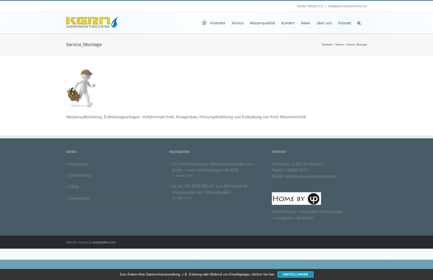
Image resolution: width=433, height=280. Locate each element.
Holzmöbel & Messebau (321, 212)
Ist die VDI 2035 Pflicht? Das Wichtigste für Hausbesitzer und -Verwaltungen (210, 189)
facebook (305, 218)
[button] (359, 22)
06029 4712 (297, 170)
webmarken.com (104, 242)
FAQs (74, 187)
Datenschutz (80, 175)
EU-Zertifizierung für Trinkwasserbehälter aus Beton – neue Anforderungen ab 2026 (212, 167)
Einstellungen (295, 274)
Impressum (79, 164)
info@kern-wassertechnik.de (347, 6)
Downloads (79, 198)
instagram (284, 218)
